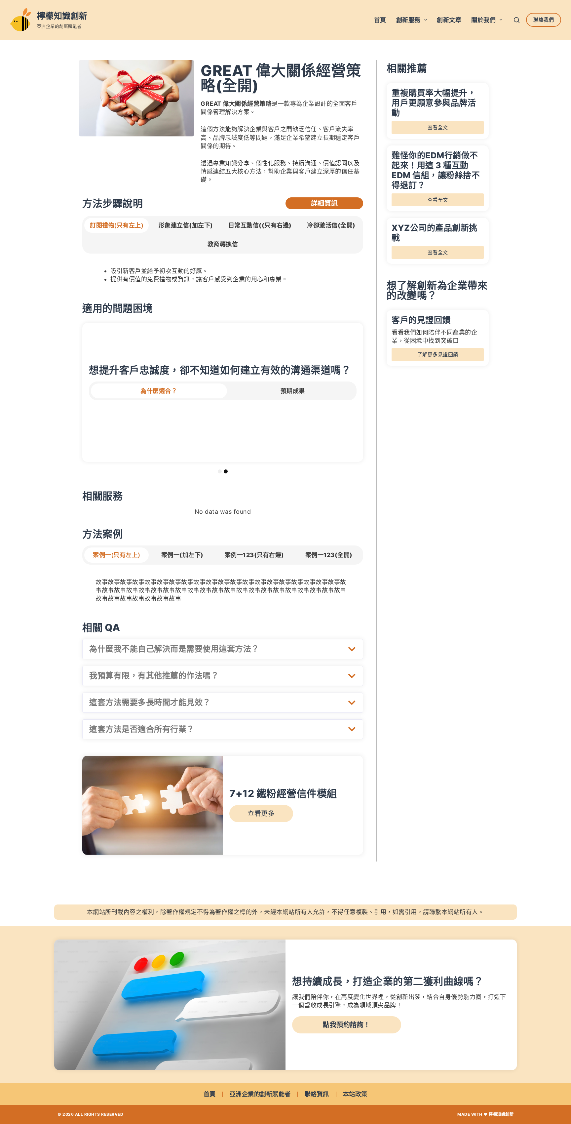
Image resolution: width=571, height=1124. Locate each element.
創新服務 (408, 20)
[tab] (116, 225)
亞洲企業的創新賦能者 (260, 1094)
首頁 (380, 20)
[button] (223, 649)
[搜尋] (516, 20)
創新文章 (449, 20)
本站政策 (355, 1094)
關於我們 (483, 20)
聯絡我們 (543, 20)
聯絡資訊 (317, 1094)
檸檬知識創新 (62, 16)
